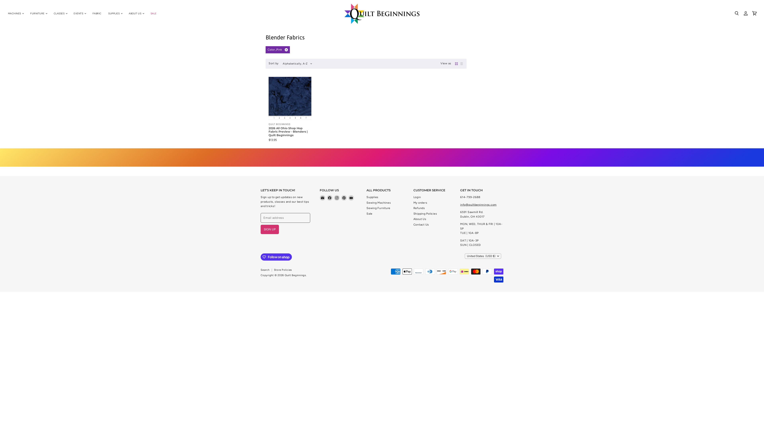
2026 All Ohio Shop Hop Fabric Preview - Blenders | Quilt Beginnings (288, 132)
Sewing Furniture (378, 208)
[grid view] (456, 64)
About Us (135, 13)
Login (417, 197)
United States (481, 256)
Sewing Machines (378, 202)
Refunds (419, 208)
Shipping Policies (425, 213)
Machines (15, 13)
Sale (154, 13)
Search (265, 269)
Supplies (114, 13)
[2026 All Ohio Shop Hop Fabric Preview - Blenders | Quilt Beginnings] (290, 98)
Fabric (97, 13)
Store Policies (283, 269)
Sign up (270, 229)
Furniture (37, 13)
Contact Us (421, 224)
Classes (59, 13)
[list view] (462, 64)
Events (79, 13)
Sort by (274, 63)
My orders (420, 202)
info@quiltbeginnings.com (478, 204)
